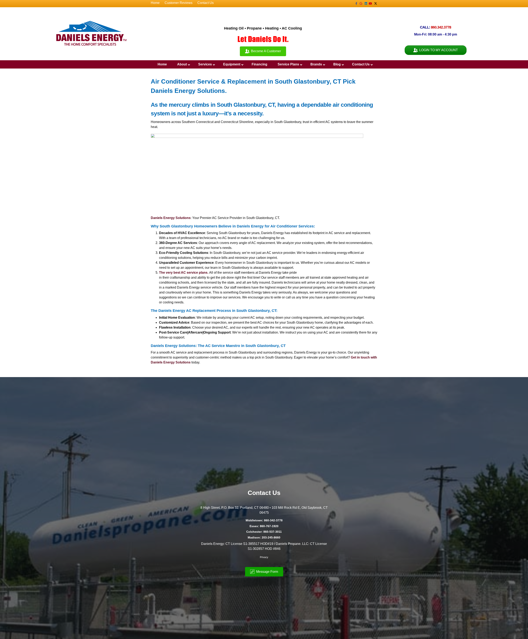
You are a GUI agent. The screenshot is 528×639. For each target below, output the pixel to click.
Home (155, 3)
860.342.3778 (441, 27)
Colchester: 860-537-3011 (264, 531)
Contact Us (205, 3)
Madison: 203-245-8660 (264, 537)
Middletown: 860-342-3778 (264, 520)
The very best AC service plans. (184, 272)
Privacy (264, 557)
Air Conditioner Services (292, 226)
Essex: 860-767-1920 (264, 526)
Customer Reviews (178, 3)
